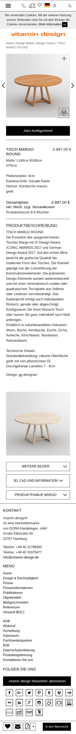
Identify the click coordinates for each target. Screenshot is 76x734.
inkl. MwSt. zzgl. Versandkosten (30, 207)
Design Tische (45, 43)
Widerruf (9, 626)
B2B (6, 645)
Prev (4, 85)
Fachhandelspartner (17, 640)
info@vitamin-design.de (21, 557)
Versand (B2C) (13, 612)
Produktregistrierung (17, 655)
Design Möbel (25, 43)
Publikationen (13, 592)
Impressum (11, 635)
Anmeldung (11, 630)
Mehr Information (50, 24)
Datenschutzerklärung (19, 650)
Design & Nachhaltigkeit (20, 578)
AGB (6, 621)
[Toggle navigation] (8, 6)
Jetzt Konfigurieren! (38, 131)
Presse (8, 583)
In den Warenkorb (56, 726)
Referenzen (11, 607)
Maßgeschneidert (15, 602)
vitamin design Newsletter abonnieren (37, 681)
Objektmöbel (12, 597)
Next (72, 86)
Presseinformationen (18, 588)
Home (10, 43)
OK (64, 24)
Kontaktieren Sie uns (18, 660)
